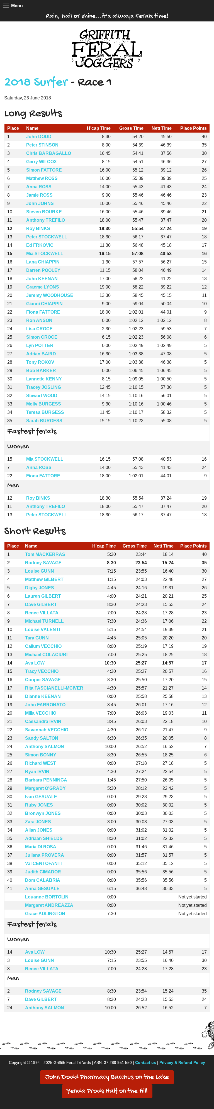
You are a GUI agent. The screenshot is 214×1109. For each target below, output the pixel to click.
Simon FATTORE (44, 170)
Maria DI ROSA (40, 846)
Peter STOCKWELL (46, 236)
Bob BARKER (41, 370)
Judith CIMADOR (43, 871)
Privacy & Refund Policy (182, 1062)
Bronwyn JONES (43, 813)
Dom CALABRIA (42, 880)
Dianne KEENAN (43, 696)
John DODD (39, 136)
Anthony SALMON (44, 746)
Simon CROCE (41, 337)
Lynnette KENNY (44, 379)
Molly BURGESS (43, 404)
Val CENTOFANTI (43, 863)
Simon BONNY (40, 755)
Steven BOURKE (44, 211)
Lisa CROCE (39, 328)
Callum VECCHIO (43, 646)
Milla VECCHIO (40, 713)
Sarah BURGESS (44, 420)
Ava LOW (35, 663)
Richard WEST (40, 763)
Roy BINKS (38, 228)
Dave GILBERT (41, 604)
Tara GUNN (37, 638)
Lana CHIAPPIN (43, 262)
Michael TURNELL (44, 621)
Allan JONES (38, 830)
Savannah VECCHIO (46, 729)
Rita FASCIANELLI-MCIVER (54, 688)
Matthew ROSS (42, 178)
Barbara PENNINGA (46, 780)
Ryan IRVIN (37, 771)
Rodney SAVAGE (43, 562)
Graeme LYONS (42, 287)
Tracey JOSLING (43, 387)
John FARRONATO (45, 704)
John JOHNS (40, 203)
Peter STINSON (42, 145)
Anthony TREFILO (45, 220)
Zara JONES (38, 821)
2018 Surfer (35, 83)
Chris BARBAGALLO (48, 153)
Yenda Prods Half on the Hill (107, 1091)
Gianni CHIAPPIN (44, 303)
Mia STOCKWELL (44, 253)
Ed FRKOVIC (40, 245)
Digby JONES (39, 587)
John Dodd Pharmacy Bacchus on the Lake (107, 1077)
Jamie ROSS (39, 195)
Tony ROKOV (40, 362)
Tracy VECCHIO (42, 671)
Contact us (145, 1062)
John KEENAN (42, 278)
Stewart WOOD (41, 395)
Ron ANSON (39, 320)
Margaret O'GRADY (45, 788)
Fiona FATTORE (43, 312)
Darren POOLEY (43, 270)
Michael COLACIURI (46, 654)
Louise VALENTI (42, 629)
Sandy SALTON (41, 738)
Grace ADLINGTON (45, 913)
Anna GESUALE (42, 888)
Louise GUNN (39, 571)
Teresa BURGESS (45, 412)
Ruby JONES (39, 805)
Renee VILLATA (42, 612)
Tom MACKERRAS (45, 554)
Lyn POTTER (40, 345)
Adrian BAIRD (41, 353)
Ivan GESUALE (41, 796)
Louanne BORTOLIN (47, 897)
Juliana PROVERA (44, 855)
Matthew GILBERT (44, 579)
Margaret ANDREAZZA (49, 905)
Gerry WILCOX (41, 161)
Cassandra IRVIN (43, 721)
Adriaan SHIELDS (44, 838)
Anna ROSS (39, 186)
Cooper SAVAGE (43, 679)
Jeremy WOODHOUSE (49, 295)
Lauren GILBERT (43, 596)
